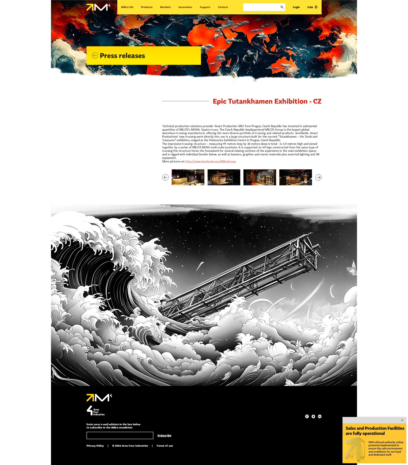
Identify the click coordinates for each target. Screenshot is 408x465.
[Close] (402, 420)
